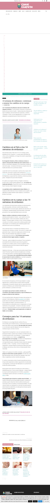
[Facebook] (43, 1)
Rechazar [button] (35, 501)
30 (4, 76)
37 (4, 86)
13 (4, 51)
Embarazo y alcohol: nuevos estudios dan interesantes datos (6, 456)
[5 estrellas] (13, 420)
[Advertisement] (25, 24)
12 (4, 50)
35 (4, 83)
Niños (39, 11)
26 (4, 70)
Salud (23, 11)
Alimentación (28, 11)
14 (4, 53)
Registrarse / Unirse (17, 0)
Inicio (3, 96)
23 (4, 66)
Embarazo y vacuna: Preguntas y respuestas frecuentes (5, 471)
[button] (46, 11)
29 (4, 75)
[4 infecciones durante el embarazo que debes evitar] (17, 450)
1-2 (4, 35)
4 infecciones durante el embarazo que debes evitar (16, 456)
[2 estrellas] (10, 420)
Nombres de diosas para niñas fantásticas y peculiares (20, 440)
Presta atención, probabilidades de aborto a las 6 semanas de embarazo (40, 139)
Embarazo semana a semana (25, 93)
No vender (47, 501)
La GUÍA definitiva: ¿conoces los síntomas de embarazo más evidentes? (26, 472)
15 (4, 54)
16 (4, 56)
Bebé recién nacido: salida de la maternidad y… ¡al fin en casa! (40, 148)
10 (4, 47)
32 (4, 79)
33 (4, 80)
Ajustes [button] (30, 501)
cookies (4, 496)
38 (4, 88)
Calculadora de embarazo (25, 120)
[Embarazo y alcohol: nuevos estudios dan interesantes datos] (6, 450)
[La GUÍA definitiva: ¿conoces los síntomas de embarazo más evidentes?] (27, 465)
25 (4, 69)
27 (4, 72)
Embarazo (15, 11)
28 (4, 73)
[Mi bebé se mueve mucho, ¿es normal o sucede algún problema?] (27, 450)
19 (4, 60)
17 (4, 57)
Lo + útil (7, 14)
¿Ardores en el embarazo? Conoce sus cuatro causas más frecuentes (40, 131)
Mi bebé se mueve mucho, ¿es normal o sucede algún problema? (26, 457)
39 (4, 89)
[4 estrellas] (12, 420)
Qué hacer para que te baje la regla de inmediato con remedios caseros (40, 103)
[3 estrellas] (11, 420)
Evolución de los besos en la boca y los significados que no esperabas (40, 165)
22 (4, 64)
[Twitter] (47, 1)
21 (4, 63)
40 (4, 91)
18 (4, 59)
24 (4, 67)
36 (4, 85)
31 (4, 78)
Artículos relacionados (8, 444)
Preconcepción (9, 11)
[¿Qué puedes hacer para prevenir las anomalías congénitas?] (17, 465)
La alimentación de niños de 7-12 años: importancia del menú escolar (40, 157)
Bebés (20, 11)
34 (4, 82)
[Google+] (45, 1)
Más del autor (17, 444)
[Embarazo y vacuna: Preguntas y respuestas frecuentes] (6, 465)
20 (4, 61)
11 (4, 48)
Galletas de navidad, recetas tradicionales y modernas (13, 434)
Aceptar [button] (40, 501)
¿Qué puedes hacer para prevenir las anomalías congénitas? (16, 471)
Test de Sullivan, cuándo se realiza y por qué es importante (40, 112)
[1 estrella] (9, 420)
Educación (34, 11)
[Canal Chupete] (25, 6)
